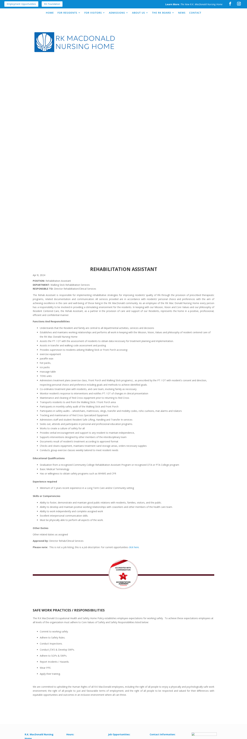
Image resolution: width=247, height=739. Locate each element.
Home (50, 12)
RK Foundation (52, 4)
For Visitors (93, 12)
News (182, 12)
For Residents (67, 12)
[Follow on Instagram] (239, 3)
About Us (138, 12)
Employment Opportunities (21, 4)
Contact (195, 12)
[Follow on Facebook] (230, 3)
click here (134, 547)
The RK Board (161, 12)
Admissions (117, 12)
